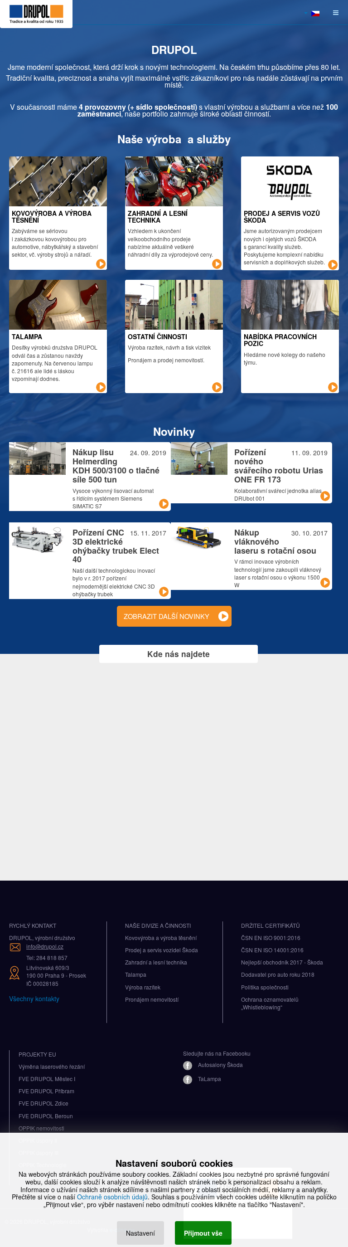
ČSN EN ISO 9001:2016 (270, 937)
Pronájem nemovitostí (152, 999)
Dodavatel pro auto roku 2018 (277, 974)
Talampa (135, 974)
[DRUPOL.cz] (36, 12)
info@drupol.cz (44, 946)
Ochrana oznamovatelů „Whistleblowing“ (270, 1003)
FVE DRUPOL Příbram (46, 1091)
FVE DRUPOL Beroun (46, 1116)
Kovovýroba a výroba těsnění (161, 937)
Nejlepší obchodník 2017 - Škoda (282, 962)
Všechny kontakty (34, 998)
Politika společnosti (265, 987)
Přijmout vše (203, 1232)
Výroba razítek (142, 987)
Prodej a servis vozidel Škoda (161, 950)
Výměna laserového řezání (52, 1066)
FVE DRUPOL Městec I (47, 1078)
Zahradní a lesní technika (156, 962)
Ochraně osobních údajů (112, 1196)
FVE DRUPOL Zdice (43, 1103)
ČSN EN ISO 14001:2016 (272, 950)
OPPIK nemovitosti (41, 1128)
